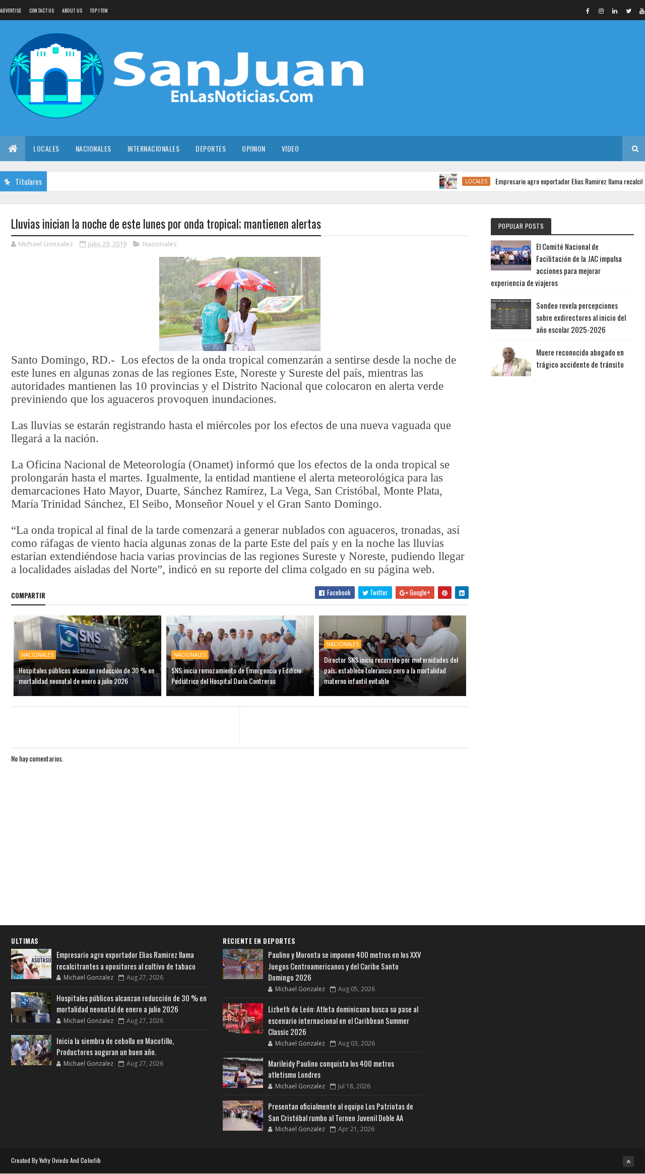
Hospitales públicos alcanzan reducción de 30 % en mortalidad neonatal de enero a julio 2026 (86, 675)
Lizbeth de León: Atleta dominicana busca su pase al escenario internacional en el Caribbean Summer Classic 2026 (343, 1020)
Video (290, 148)
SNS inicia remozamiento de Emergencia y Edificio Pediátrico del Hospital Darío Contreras (236, 675)
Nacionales (93, 148)
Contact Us (41, 10)
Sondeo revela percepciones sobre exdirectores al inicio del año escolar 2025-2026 (581, 317)
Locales (46, 148)
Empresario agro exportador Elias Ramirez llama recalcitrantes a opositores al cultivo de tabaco (126, 960)
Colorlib (91, 1160)
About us (72, 10)
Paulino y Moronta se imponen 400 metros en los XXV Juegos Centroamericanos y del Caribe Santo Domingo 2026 (344, 966)
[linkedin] (614, 10)
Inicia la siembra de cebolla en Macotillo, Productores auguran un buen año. (115, 1046)
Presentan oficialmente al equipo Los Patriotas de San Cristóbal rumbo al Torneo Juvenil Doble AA (340, 1111)
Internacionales (153, 148)
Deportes (211, 148)
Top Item (99, 10)
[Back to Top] (628, 1161)
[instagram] (601, 10)
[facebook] (587, 10)
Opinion (254, 148)
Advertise (11, 10)
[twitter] (628, 10)
